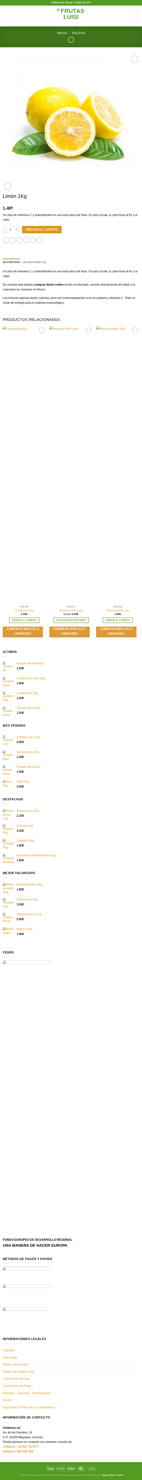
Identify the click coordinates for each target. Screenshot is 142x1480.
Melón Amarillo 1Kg (117, 610)
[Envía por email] (26, 240)
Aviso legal (10, 1357)
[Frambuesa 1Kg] (24, 465)
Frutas (78, 33)
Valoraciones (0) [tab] (34, 262)
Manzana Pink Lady (70, 610)
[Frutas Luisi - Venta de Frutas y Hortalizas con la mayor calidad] (71, 16)
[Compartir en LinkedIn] (39, 240)
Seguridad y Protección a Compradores (29, 1407)
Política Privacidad (15, 1364)
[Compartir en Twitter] (19, 240)
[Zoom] (7, 186)
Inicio (62, 33)
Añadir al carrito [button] (24, 620)
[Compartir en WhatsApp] (6, 240)
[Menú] (5, 16)
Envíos (7, 1400)
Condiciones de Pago (17, 1385)
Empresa (9, 1350)
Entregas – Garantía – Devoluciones (26, 1393)
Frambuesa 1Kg (24, 610)
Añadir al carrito (42, 229)
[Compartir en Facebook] (13, 240)
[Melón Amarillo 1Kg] (117, 465)
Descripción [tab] (11, 262)
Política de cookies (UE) (18, 1371)
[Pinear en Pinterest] (33, 240)
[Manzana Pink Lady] (70, 465)
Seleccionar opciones (71, 620)
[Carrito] (136, 16)
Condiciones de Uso (16, 1378)
